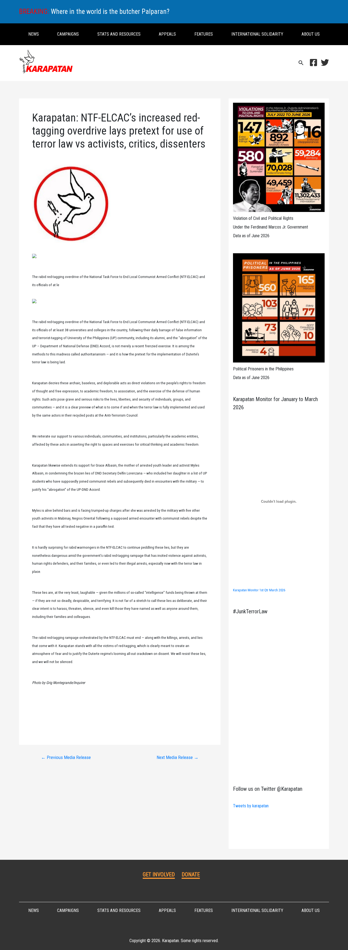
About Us (311, 34)
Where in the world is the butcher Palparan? (110, 11)
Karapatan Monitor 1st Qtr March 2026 (259, 590)
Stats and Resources (119, 34)
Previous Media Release (66, 757)
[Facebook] (313, 62)
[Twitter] (325, 62)
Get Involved (159, 874)
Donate (191, 874)
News (33, 34)
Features (203, 34)
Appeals (167, 34)
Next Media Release (177, 757)
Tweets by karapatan (251, 805)
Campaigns (68, 34)
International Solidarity (257, 34)
